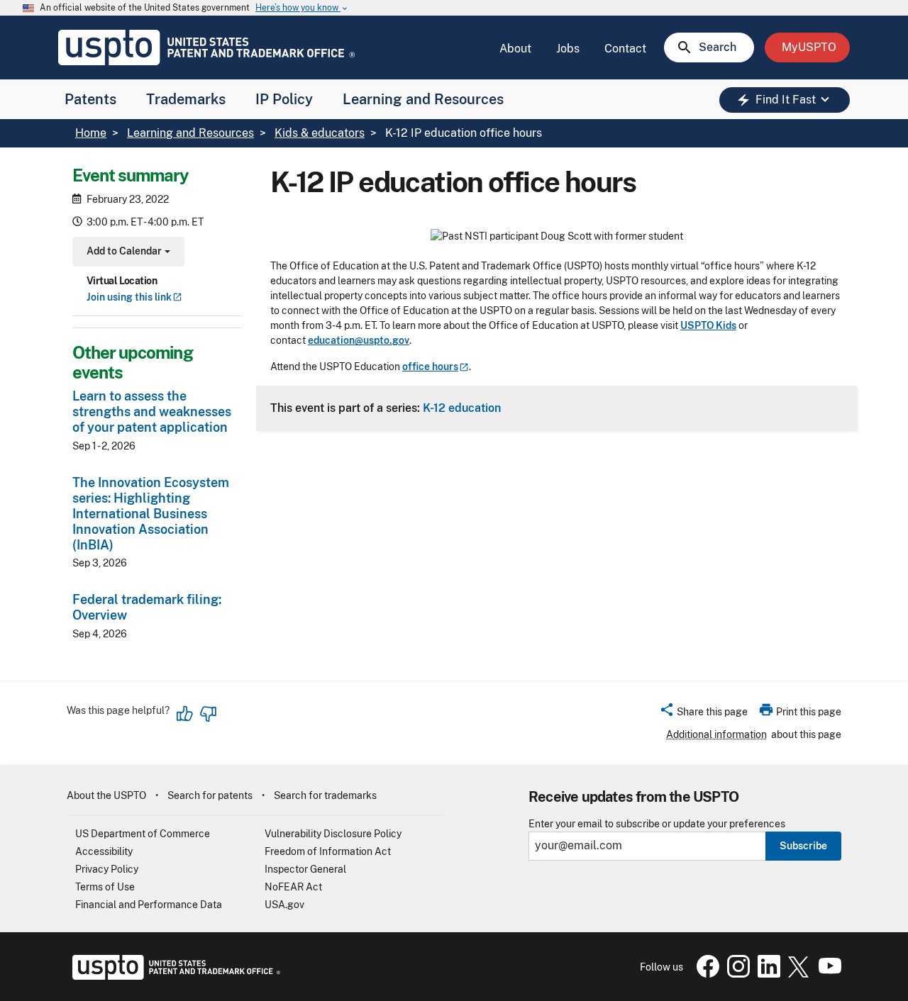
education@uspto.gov (358, 340)
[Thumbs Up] (185, 713)
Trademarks (186, 99)
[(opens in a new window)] (735, 974)
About (515, 48)
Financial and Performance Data (148, 904)
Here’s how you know (302, 8)
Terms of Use (105, 887)
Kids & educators (320, 133)
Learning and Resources (423, 99)
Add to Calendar (126, 252)
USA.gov (284, 904)
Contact (625, 48)
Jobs (568, 48)
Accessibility (104, 851)
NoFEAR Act (293, 887)
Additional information (716, 734)
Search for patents (210, 795)
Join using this (129, 297)
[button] (703, 714)
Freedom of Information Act (328, 851)
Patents (90, 99)
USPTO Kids (708, 325)
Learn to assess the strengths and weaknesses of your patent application (151, 411)
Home (90, 133)
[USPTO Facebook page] (705, 974)
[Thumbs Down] (207, 713)
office (430, 366)
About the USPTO (106, 795)
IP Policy (284, 99)
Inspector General (305, 869)
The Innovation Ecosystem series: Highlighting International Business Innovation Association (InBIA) (150, 513)
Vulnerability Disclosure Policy (333, 833)
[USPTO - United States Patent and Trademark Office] (173, 976)
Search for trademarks (325, 795)
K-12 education (462, 407)
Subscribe (803, 845)
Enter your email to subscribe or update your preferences (656, 824)
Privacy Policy (106, 869)
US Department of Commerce (142, 833)
